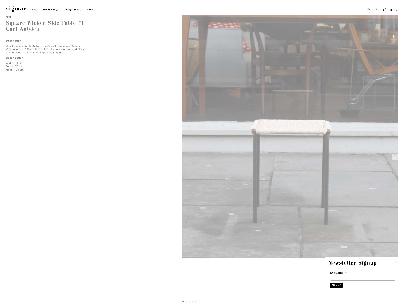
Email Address (338, 272)
